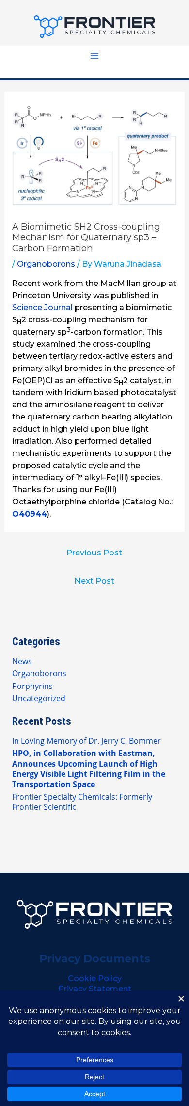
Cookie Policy (95, 978)
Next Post (94, 581)
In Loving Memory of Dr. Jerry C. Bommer (86, 740)
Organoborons (46, 263)
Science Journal (42, 307)
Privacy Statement (94, 988)
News (22, 661)
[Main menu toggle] (94, 56)
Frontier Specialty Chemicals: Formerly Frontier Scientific (82, 801)
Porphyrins (32, 685)
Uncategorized (38, 698)
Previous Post (94, 552)
